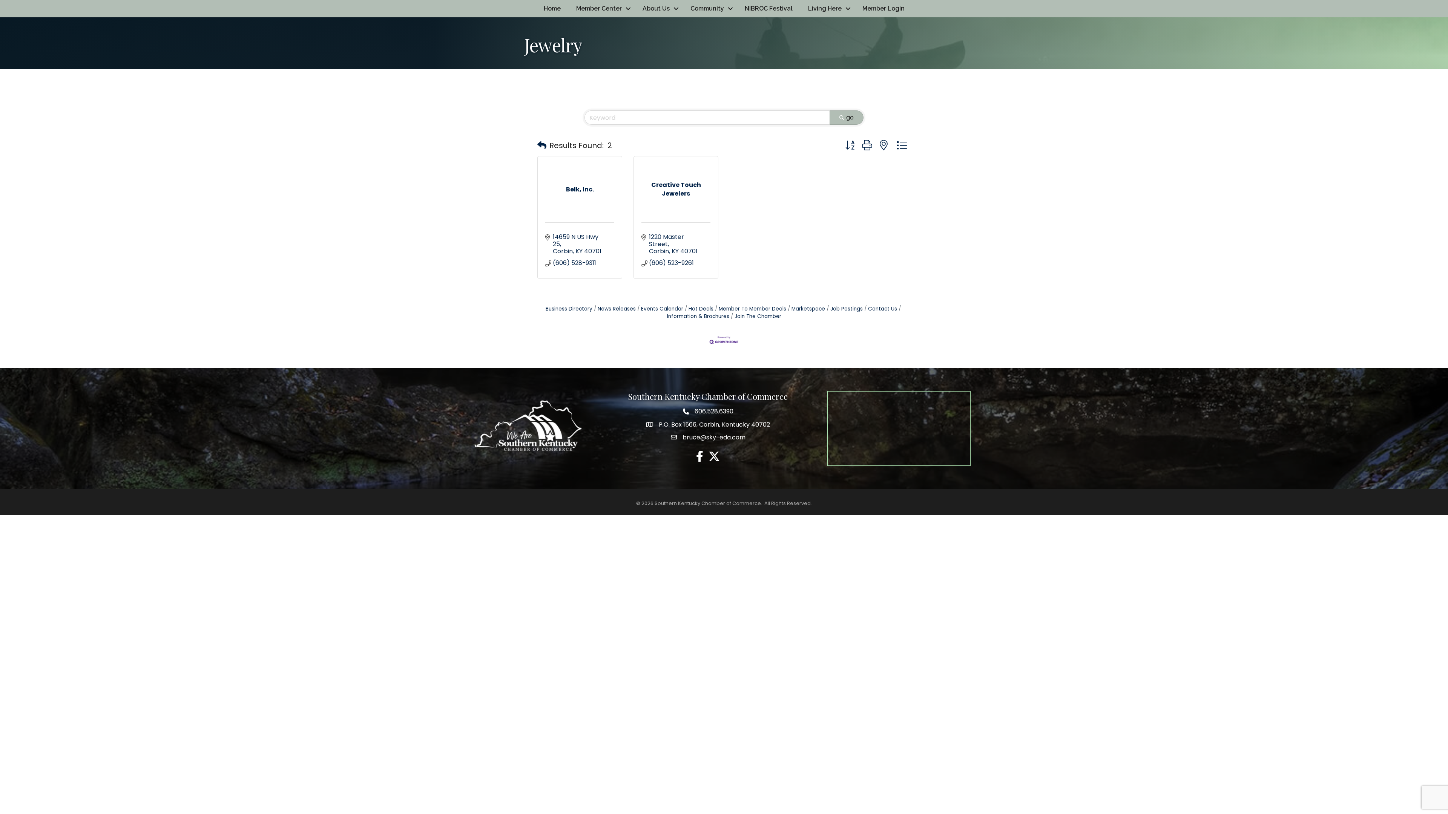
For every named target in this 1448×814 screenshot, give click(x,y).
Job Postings (846, 308)
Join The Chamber (758, 316)
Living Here (825, 8)
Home (552, 8)
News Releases (617, 308)
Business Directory (569, 308)
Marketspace (808, 308)
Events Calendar (662, 308)
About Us (656, 8)
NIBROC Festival (769, 8)
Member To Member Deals (752, 308)
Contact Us (882, 308)
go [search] (850, 117)
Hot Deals (701, 308)
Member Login (883, 8)
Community (707, 8)
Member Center (599, 8)
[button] (541, 145)
